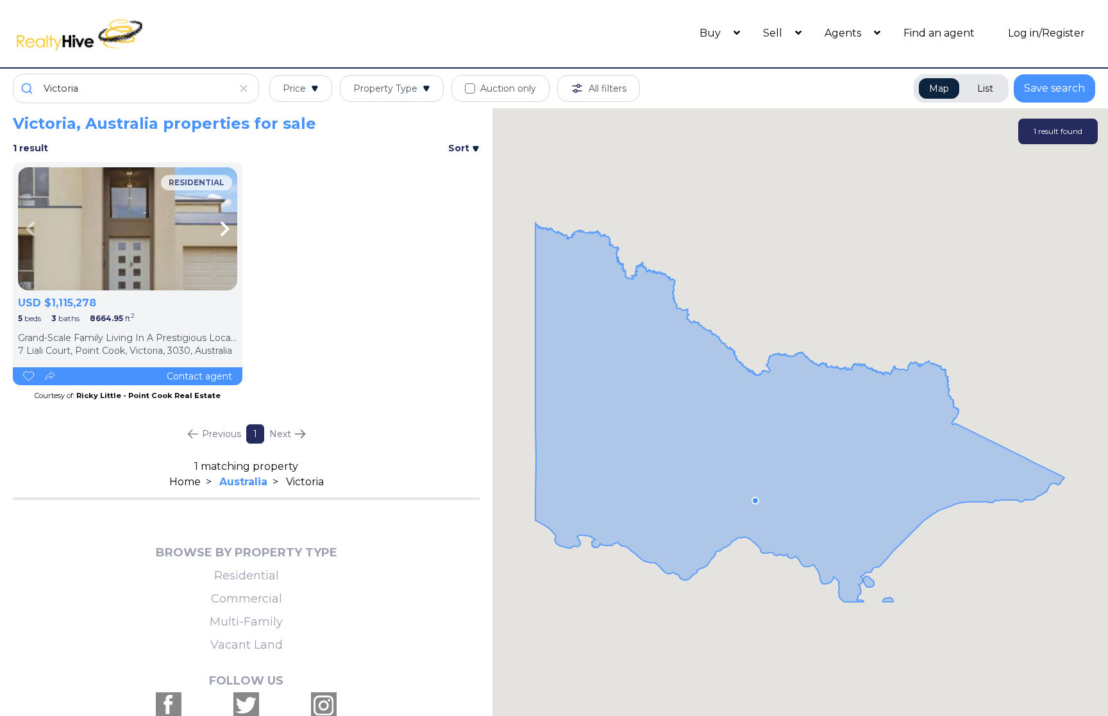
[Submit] (28, 88)
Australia (243, 482)
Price (294, 88)
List (985, 88)
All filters (607, 88)
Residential (246, 576)
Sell (774, 33)
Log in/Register (1046, 33)
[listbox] (127, 228)
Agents (844, 33)
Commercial (246, 599)
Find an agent (939, 33)
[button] (755, 500)
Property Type (385, 88)
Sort (460, 148)
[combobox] (136, 88)
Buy (711, 33)
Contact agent (199, 376)
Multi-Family (246, 622)
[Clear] (243, 88)
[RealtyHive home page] (148, 33)
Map (939, 88)
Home (185, 482)
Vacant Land (246, 645)
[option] (127, 228)
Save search (1054, 88)
